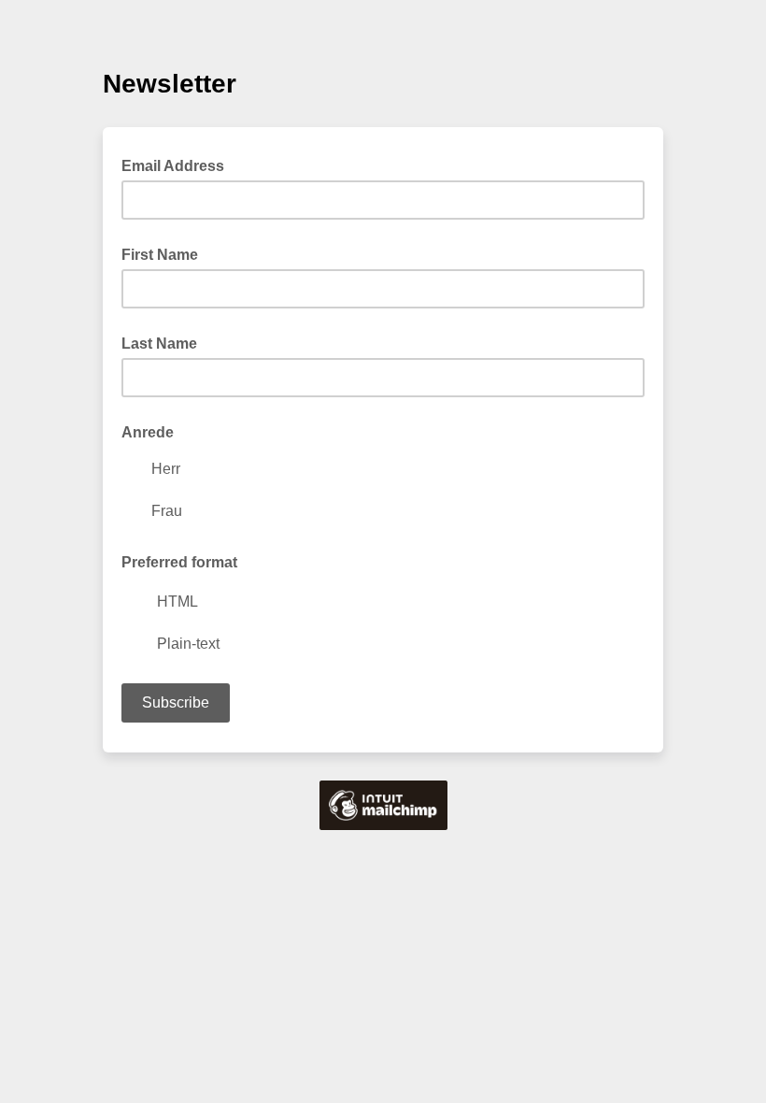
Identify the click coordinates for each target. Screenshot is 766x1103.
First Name (159, 255)
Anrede (147, 432)
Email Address (178, 164)
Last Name (159, 343)
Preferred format (179, 562)
